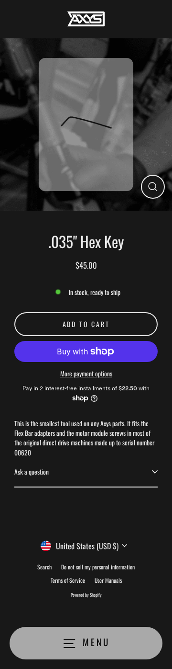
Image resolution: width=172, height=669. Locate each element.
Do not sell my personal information (98, 567)
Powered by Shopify (86, 594)
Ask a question (31, 471)
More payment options (86, 373)
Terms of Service (68, 580)
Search (44, 567)
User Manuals (108, 580)
